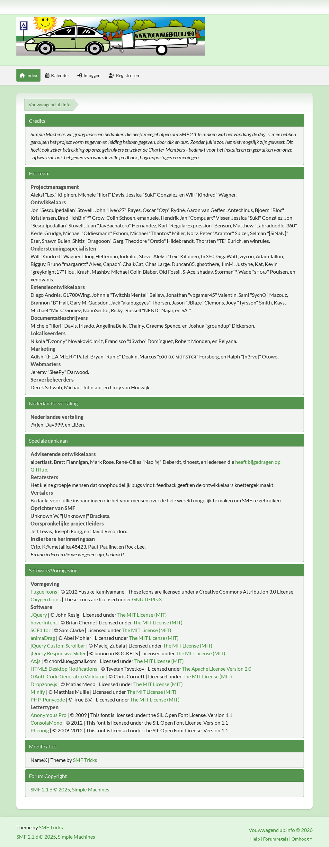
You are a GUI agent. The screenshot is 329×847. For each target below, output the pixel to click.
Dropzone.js (44, 684)
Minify (38, 692)
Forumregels (275, 839)
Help (255, 839)
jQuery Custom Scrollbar (58, 645)
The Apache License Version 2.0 (216, 669)
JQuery (39, 615)
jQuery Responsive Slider (58, 653)
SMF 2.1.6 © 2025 (50, 789)
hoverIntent (44, 622)
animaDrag (43, 638)
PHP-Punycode (48, 699)
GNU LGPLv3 (147, 599)
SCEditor (40, 630)
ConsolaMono (46, 722)
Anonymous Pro (49, 715)
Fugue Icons (44, 591)
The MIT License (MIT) (142, 615)
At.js (35, 661)
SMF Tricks (85, 760)
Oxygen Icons (46, 599)
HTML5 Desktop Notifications (64, 669)
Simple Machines (90, 789)
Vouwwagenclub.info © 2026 (281, 830)
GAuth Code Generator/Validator (68, 676)
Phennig (40, 730)
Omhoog (300, 839)
